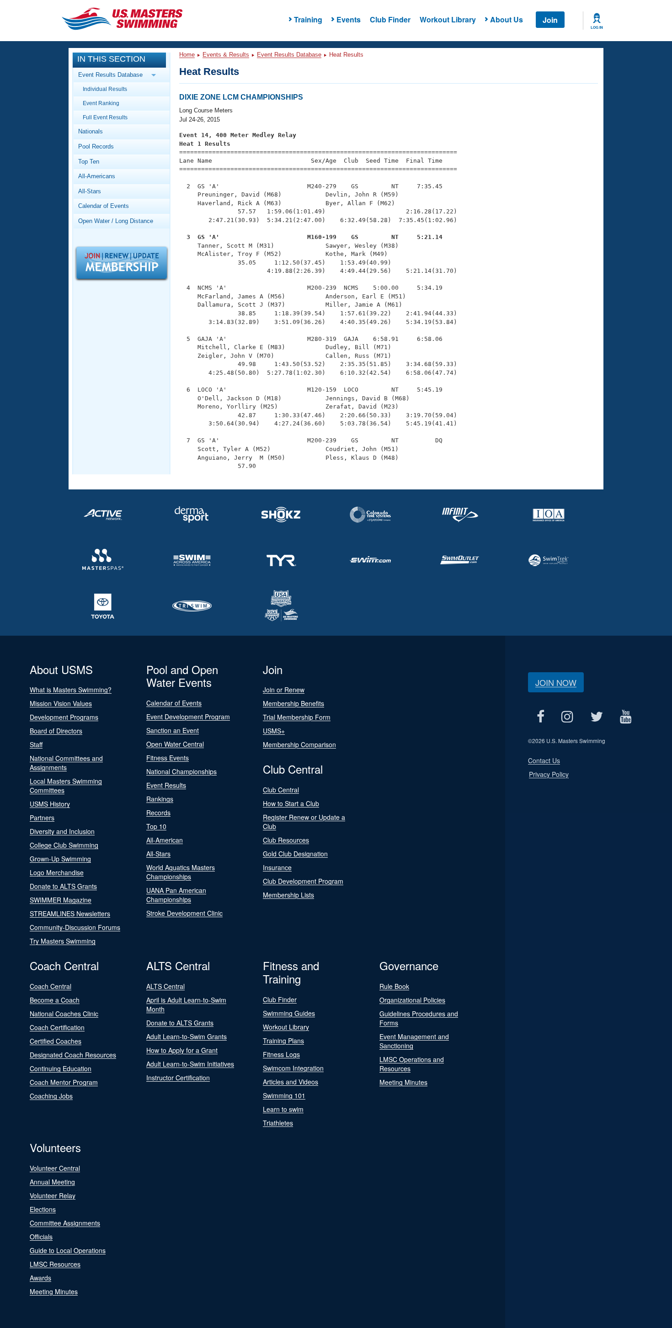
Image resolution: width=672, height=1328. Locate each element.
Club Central (281, 789)
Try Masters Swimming (63, 941)
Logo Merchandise (57, 872)
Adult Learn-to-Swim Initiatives (190, 1063)
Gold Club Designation (295, 853)
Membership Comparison (299, 744)
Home (187, 54)
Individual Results (105, 89)
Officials (41, 1236)
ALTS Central (165, 986)
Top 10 (156, 826)
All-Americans (96, 176)
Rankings (159, 798)
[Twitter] (596, 717)
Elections (43, 1209)
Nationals (90, 131)
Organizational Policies (412, 999)
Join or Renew (283, 689)
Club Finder (390, 19)
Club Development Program (303, 881)
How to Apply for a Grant (182, 1050)
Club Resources (286, 840)
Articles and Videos (290, 1081)
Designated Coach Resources (73, 1054)
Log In (597, 27)
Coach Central (50, 986)
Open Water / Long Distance (115, 221)
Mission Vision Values (61, 703)
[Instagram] (567, 717)
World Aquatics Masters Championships (180, 872)
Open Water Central (175, 744)
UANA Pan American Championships (176, 895)
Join (550, 20)
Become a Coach (55, 999)
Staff (36, 744)
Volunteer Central (55, 1168)
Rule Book (394, 986)
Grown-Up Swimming (60, 858)
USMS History (50, 803)
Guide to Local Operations (68, 1250)
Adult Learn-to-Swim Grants (186, 1036)
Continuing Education (60, 1068)
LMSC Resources (55, 1264)
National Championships (181, 771)
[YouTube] (625, 717)
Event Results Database (289, 54)
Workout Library (448, 19)
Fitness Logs (281, 1054)
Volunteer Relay (52, 1195)
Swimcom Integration (293, 1068)
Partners (42, 817)
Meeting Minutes (403, 1082)
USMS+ (274, 730)
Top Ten (88, 161)
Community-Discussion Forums (75, 927)
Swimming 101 (284, 1095)
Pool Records (96, 146)
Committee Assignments (65, 1222)
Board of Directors (56, 730)
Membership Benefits (293, 703)
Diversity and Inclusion (62, 831)
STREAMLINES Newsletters (70, 913)
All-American (164, 840)
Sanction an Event (172, 730)
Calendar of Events (103, 205)
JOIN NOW (555, 682)
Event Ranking (101, 103)
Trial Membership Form (297, 717)
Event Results (166, 785)
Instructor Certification (178, 1077)
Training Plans (283, 1040)
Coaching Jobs (51, 1095)
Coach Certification (57, 1027)
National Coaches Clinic (64, 1013)
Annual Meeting (52, 1181)
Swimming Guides (289, 1013)
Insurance (277, 867)
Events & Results (226, 54)
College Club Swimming (64, 845)
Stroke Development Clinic (184, 913)
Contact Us (544, 760)
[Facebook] (540, 717)
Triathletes (278, 1122)
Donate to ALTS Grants (63, 886)
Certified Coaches (55, 1041)
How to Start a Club (291, 803)
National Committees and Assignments (66, 763)
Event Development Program (188, 716)
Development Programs (64, 717)
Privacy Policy (549, 774)
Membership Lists (288, 894)
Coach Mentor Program (64, 1082)
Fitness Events (167, 757)
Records (158, 812)
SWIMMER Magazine (60, 899)
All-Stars (89, 191)
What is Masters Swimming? (71, 689)
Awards (40, 1277)
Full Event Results (105, 117)
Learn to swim (283, 1109)
